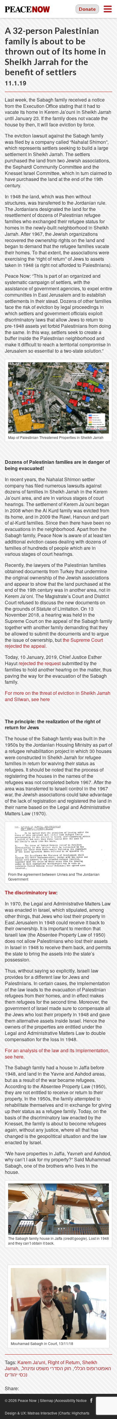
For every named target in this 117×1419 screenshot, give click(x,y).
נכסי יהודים (16, 1374)
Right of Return (64, 1362)
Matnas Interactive (42, 1412)
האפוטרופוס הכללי (92, 1368)
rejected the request (40, 663)
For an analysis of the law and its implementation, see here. (57, 1053)
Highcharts (80, 1412)
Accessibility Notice (71, 1400)
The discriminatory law (30, 892)
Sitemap (46, 1400)
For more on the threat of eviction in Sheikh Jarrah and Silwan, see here (57, 696)
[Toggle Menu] (107, 8)
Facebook (91, 1400)
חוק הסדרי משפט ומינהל (46, 1368)
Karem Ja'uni (31, 1362)
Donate (87, 9)
